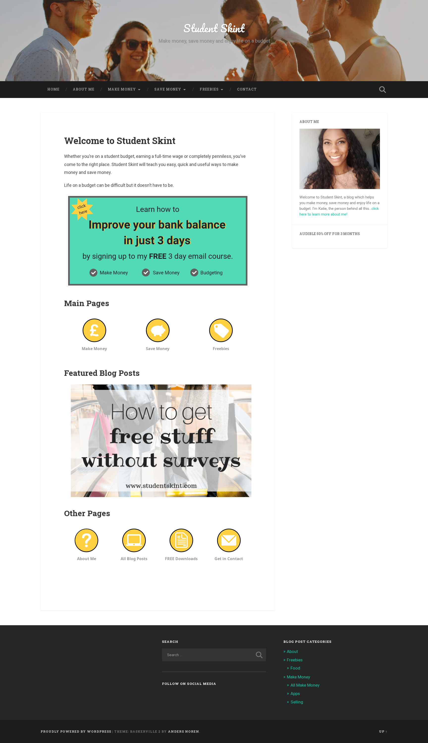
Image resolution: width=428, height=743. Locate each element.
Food (295, 668)
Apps (295, 693)
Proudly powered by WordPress (76, 731)
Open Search (382, 89)
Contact (247, 89)
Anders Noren (183, 731)
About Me (83, 89)
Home (53, 89)
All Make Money (305, 685)
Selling (297, 701)
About (292, 651)
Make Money (298, 676)
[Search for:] (214, 654)
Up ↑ (383, 731)
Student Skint (214, 28)
